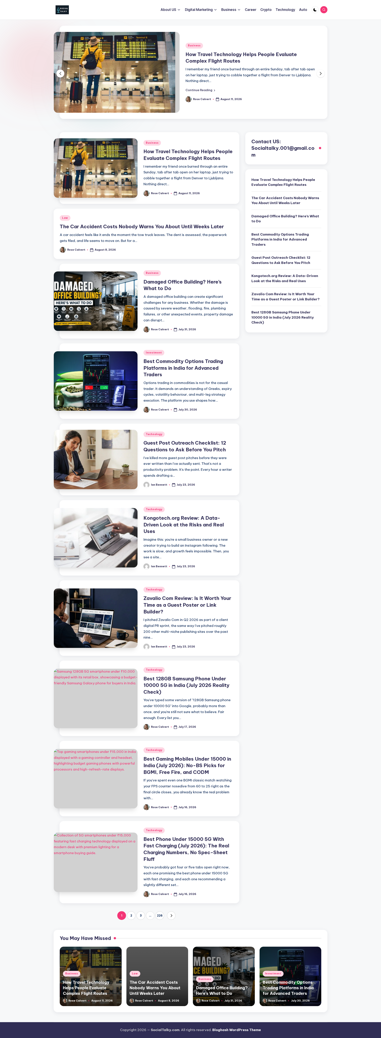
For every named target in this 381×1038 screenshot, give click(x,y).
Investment (154, 352)
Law (65, 217)
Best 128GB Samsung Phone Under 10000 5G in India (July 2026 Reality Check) (186, 685)
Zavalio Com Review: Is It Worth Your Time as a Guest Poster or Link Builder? (187, 604)
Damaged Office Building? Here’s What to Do (285, 218)
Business (194, 45)
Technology (154, 434)
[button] (200, 90)
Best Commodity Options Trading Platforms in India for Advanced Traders (183, 367)
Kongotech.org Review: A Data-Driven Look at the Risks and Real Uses (183, 524)
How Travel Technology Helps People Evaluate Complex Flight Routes (283, 182)
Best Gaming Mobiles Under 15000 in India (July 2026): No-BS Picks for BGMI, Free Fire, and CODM (187, 765)
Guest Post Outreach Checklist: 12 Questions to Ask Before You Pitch (280, 260)
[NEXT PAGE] (171, 915)
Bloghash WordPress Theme (236, 1030)
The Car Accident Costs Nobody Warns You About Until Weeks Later (142, 226)
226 (160, 915)
